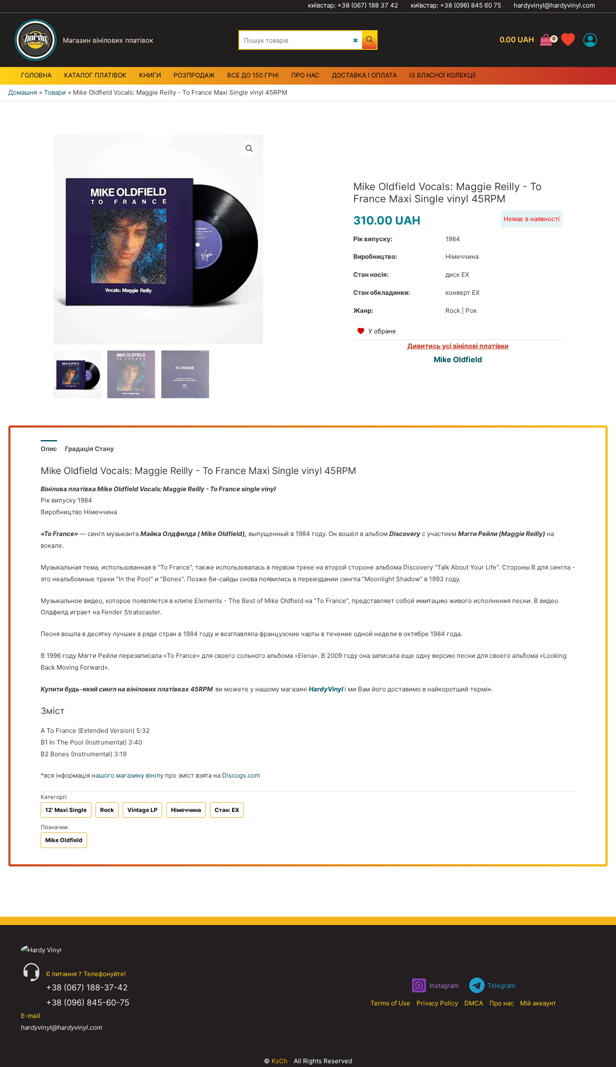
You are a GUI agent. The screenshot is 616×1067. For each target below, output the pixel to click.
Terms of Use (390, 1003)
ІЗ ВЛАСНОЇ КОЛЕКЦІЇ (442, 75)
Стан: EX (227, 810)
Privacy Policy (437, 1003)
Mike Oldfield (458, 359)
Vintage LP (142, 810)
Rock (107, 810)
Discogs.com (241, 775)
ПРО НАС (305, 75)
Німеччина (186, 810)
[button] (249, 148)
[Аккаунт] (590, 40)
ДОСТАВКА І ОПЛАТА (364, 75)
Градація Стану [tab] (89, 449)
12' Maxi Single (66, 810)
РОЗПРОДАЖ (194, 75)
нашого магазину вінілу (127, 775)
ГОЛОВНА (36, 75)
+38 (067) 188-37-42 (87, 987)
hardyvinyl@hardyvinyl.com (554, 5)
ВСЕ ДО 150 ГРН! (253, 75)
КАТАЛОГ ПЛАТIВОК (95, 75)
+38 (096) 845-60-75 (87, 1002)
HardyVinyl (326, 689)
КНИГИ (150, 75)
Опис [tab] (49, 449)
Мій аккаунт (538, 1003)
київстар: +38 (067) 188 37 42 (353, 5)
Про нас (501, 1003)
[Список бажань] (572, 40)
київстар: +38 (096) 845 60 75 (456, 5)
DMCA (473, 1003)
